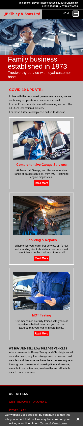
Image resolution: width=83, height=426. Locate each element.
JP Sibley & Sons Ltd (22, 13)
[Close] (76, 419)
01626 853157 (50, 6)
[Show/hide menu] (76, 14)
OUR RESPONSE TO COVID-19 (28, 401)
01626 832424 (57, 2)
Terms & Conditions (53, 423)
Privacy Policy (17, 409)
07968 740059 (70, 6)
